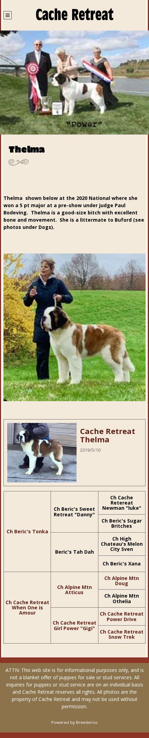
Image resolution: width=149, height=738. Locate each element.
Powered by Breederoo (74, 722)
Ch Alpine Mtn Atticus (74, 589)
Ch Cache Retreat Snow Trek (121, 634)
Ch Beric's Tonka (27, 531)
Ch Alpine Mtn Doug (121, 580)
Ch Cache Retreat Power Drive (121, 616)
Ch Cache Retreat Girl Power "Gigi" (74, 625)
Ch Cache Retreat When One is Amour (27, 608)
